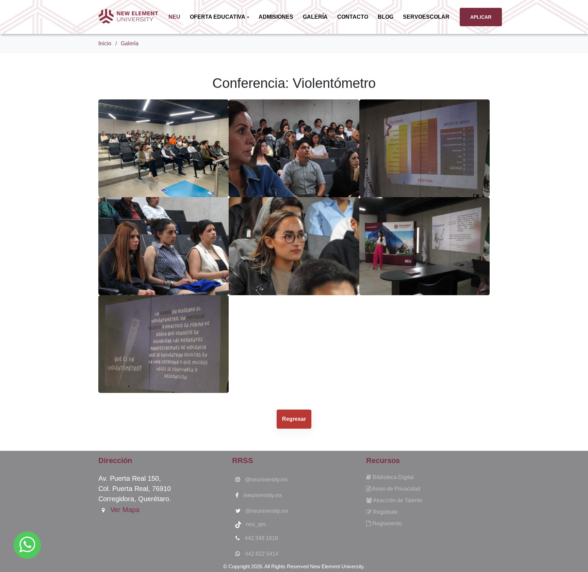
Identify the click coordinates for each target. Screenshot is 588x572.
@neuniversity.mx (266, 479)
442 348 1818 (260, 538)
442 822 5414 (261, 554)
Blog (385, 17)
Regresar (294, 419)
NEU (175, 17)
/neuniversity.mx (262, 495)
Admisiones (276, 17)
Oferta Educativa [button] (218, 17)
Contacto (352, 17)
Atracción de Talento (397, 500)
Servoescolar (426, 17)
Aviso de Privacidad (395, 489)
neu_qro (254, 524)
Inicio (104, 43)
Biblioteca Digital (392, 477)
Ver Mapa (124, 509)
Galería (315, 17)
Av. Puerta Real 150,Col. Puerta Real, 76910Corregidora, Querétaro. (134, 489)
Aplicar (480, 17)
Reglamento (386, 523)
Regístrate (385, 512)
